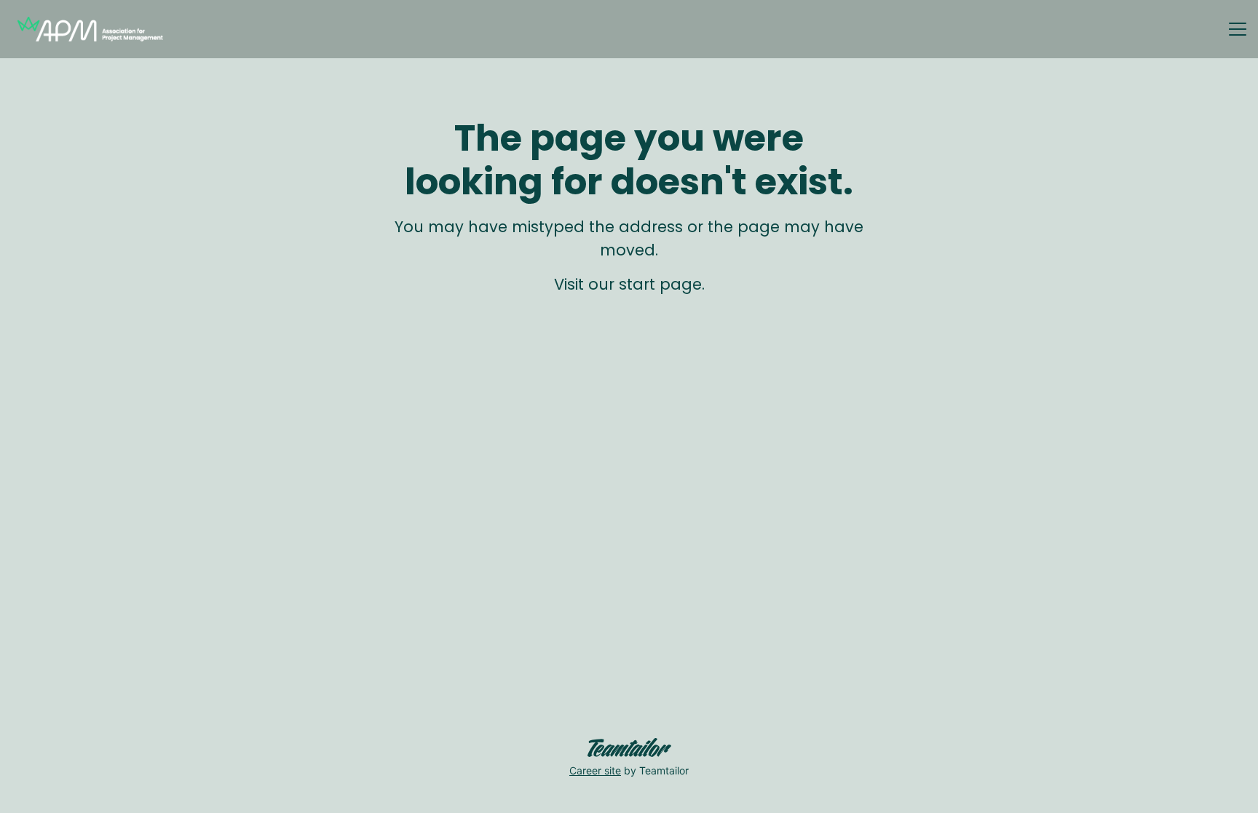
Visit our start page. (629, 284)
